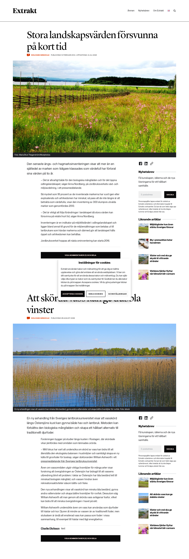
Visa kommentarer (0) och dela (80, 538)
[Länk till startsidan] (25, 11)
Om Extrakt (158, 10)
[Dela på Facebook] (140, 163)
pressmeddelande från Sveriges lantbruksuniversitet (69, 461)
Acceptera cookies (73, 294)
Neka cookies (96, 294)
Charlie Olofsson (50, 528)
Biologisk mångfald (40, 55)
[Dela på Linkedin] (146, 163)
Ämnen (131, 10)
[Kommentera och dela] (28, 318)
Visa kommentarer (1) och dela (80, 255)
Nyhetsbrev (143, 10)
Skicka (170, 195)
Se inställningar (117, 294)
